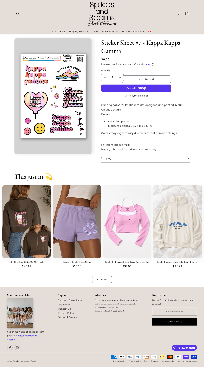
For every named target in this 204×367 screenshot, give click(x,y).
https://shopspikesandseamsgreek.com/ (129, 149)
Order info (64, 304)
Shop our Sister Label (70, 300)
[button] (17, 13)
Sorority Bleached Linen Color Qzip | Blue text (177, 262)
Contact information (187, 361)
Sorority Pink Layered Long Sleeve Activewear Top (127, 262)
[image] (20, 313)
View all (102, 279)
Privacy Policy (66, 313)
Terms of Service (67, 317)
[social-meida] (10, 347)
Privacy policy (135, 361)
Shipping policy (168, 361)
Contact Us (64, 308)
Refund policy (119, 361)
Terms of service (151, 361)
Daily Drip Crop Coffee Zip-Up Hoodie (26, 262)
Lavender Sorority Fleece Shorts (77, 262)
